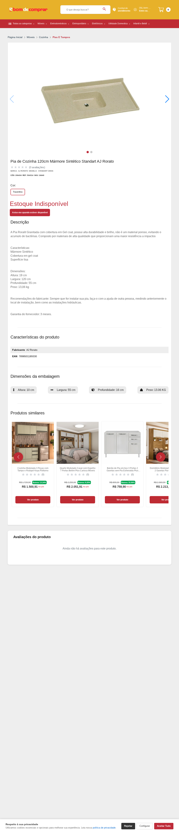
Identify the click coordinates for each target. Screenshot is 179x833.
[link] (33, 464)
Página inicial (15, 37)
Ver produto (33, 500)
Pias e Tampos (61, 37)
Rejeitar (128, 826)
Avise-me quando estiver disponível (30, 212)
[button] (167, 99)
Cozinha (43, 37)
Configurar (144, 826)
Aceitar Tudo (164, 826)
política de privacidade (104, 827)
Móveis (31, 37)
